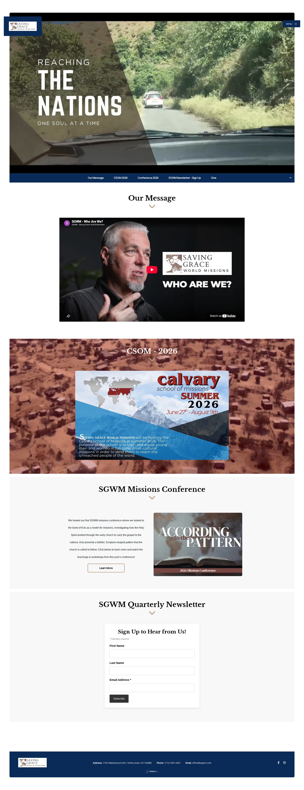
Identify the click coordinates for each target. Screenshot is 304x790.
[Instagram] (284, 762)
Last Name (117, 663)
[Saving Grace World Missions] (23, 26)
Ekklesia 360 (152, 771)
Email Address (120, 679)
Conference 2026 (148, 178)
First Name (117, 645)
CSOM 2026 (121, 178)
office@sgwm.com (201, 762)
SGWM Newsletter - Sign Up (185, 178)
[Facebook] (278, 762)
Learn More (106, 568)
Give (213, 178)
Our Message (96, 178)
